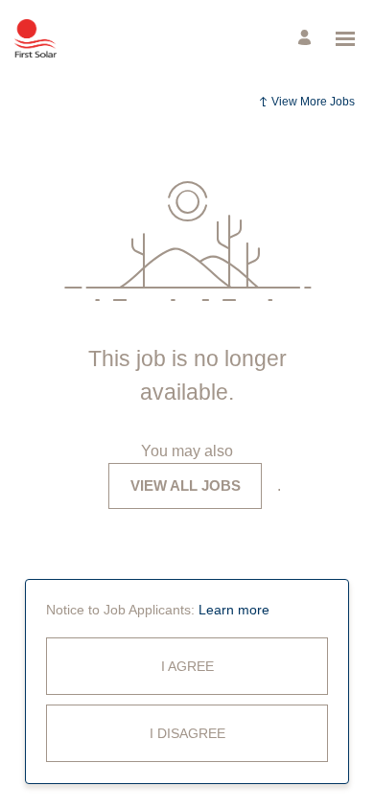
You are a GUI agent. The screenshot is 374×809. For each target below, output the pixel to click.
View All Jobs (185, 485)
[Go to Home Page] (35, 38)
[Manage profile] (307, 39)
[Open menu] (345, 39)
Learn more (234, 609)
